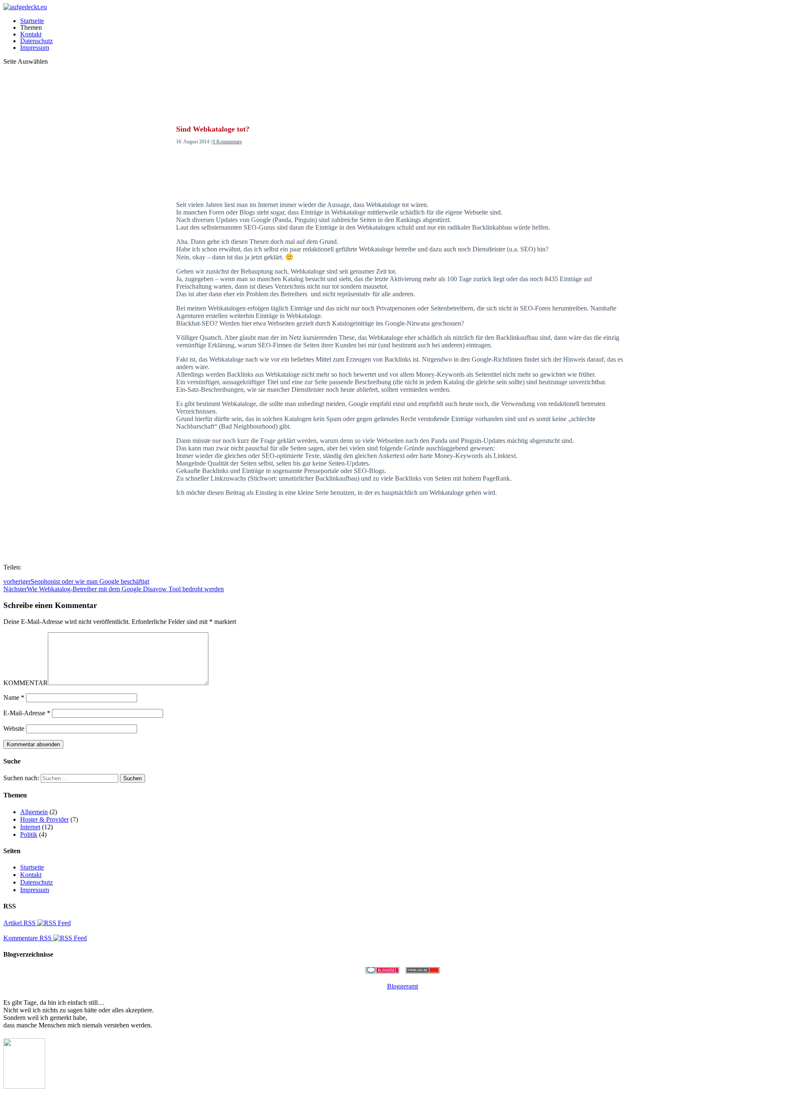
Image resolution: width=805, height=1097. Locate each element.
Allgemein (34, 811)
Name (13, 697)
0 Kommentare (227, 142)
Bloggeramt (402, 986)
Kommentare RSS (28, 938)
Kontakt (31, 34)
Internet (30, 827)
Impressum (34, 47)
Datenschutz (36, 40)
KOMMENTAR (25, 682)
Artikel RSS (20, 922)
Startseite (32, 20)
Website (13, 728)
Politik (28, 834)
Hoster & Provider (44, 819)
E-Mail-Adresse (26, 713)
